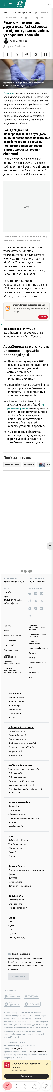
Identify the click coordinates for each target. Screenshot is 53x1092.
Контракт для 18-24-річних (21, 781)
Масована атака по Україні (21, 747)
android (12, 996)
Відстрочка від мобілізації (21, 785)
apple (32, 996)
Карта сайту (34, 672)
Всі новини (14, 693)
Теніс (10, 929)
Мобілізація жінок (17, 777)
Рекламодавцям (11, 650)
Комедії (12, 852)
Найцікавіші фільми (18, 840)
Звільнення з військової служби (23, 769)
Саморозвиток (15, 882)
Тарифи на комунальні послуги (23, 818)
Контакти (33, 653)
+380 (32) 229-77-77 (20, 1048)
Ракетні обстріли (16, 731)
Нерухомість (15, 895)
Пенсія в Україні (16, 826)
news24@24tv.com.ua (14, 582)
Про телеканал (10, 640)
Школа (11, 874)
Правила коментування (35, 642)
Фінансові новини (17, 814)
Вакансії (32, 658)
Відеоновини (14, 709)
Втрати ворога (15, 755)
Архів (31, 668)
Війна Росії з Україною (21, 727)
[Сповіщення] (49, 4)
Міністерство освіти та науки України (26, 870)
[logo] (19, 4)
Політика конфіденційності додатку (37, 628)
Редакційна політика (13, 636)
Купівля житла (15, 903)
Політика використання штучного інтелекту (12, 670)
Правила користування (10, 656)
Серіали (12, 856)
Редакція (8, 631)
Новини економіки (19, 802)
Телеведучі (9, 645)
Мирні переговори (17, 739)
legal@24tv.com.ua (38, 1051)
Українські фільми (17, 844)
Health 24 (7, 13)
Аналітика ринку (16, 899)
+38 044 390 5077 (37, 582)
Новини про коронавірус (26, 13)
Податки (12, 822)
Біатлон (12, 933)
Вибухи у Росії (15, 751)
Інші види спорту (16, 937)
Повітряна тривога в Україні (22, 743)
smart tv (12, 1004)
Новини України (16, 701)
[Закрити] (47, 1064)
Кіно (11, 836)
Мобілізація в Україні (20, 765)
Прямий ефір (14, 705)
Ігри (30, 677)
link (29, 593)
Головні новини (16, 697)
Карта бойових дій (17, 735)
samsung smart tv (32, 1004)
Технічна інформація (38, 648)
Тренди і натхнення (17, 908)
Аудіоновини (14, 713)
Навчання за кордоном (19, 886)
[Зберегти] (45, 54)
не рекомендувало (25, 406)
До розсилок (18, 977)
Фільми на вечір (16, 848)
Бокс (10, 921)
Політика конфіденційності (12, 663)
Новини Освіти (16, 866)
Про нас (7, 626)
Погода (11, 717)
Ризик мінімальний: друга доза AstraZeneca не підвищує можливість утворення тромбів (45, 13)
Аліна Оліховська (18, 41)
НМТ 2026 (12, 878)
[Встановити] (26, 1070)
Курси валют (14, 810)
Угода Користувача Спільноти (37, 635)
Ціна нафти (13, 806)
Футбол (12, 925)
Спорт (11, 917)
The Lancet (20, 46)
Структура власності (38, 663)
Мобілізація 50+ (16, 773)
